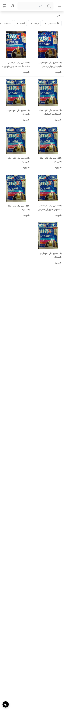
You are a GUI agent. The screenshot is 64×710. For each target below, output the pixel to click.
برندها (36, 23)
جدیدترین (51, 23)
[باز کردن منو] (59, 5)
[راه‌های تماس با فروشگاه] (5, 704)
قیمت (22, 23)
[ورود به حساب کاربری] (12, 5)
